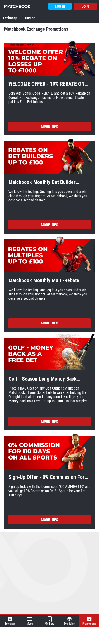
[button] (49, 57)
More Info (49, 126)
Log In (60, 6)
